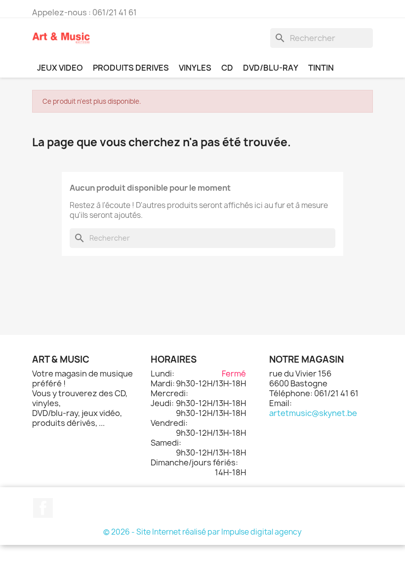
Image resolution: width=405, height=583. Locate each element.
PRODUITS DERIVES (131, 67)
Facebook (43, 508)
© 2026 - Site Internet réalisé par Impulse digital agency (202, 532)
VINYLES (195, 67)
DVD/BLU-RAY (270, 67)
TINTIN (321, 67)
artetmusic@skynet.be (313, 413)
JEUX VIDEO (60, 67)
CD (227, 67)
